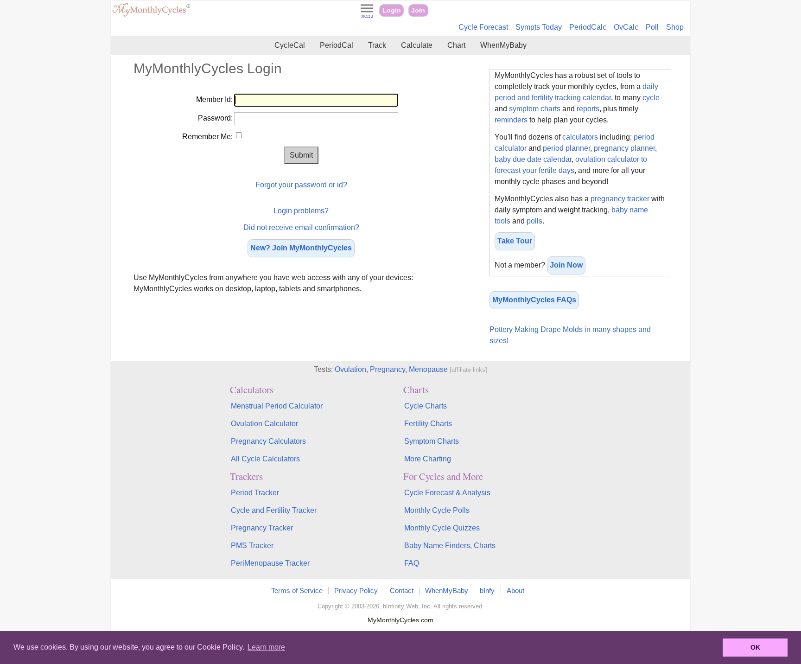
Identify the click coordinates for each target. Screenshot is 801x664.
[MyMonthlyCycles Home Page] (151, 15)
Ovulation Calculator (264, 424)
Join (418, 10)
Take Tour (514, 241)
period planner (566, 148)
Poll (652, 27)
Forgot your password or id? (301, 185)
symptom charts (534, 109)
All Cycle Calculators (265, 459)
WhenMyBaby (503, 45)
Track (377, 45)
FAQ (411, 563)
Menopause (428, 369)
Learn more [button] (266, 647)
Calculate (416, 45)
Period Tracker (255, 493)
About (515, 590)
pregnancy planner (624, 148)
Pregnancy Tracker (262, 528)
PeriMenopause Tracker (270, 563)
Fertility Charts (428, 424)
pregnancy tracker (620, 199)
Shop (675, 27)
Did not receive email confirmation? (301, 227)
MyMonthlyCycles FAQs (534, 300)
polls (534, 221)
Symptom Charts (431, 441)
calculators (580, 137)
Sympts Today (538, 27)
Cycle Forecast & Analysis (447, 493)
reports (588, 109)
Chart (456, 45)
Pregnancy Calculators (268, 441)
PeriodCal (336, 45)
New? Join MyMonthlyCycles (301, 248)
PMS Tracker (252, 545)
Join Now (566, 265)
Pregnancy (387, 369)
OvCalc (626, 27)
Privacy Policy (356, 590)
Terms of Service (297, 590)
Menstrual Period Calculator (277, 406)
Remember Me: (207, 136)
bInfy (487, 590)
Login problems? (301, 211)
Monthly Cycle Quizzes (442, 528)
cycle (651, 98)
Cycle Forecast (483, 27)
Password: (215, 118)
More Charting (427, 459)
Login (391, 10)
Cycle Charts (425, 406)
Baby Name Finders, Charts (450, 545)
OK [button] (755, 647)
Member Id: (214, 99)
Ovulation (350, 369)
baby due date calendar (533, 159)
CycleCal (289, 45)
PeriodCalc (587, 27)
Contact (401, 590)
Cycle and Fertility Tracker (274, 510)
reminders (511, 120)
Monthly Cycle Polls (437, 510)
